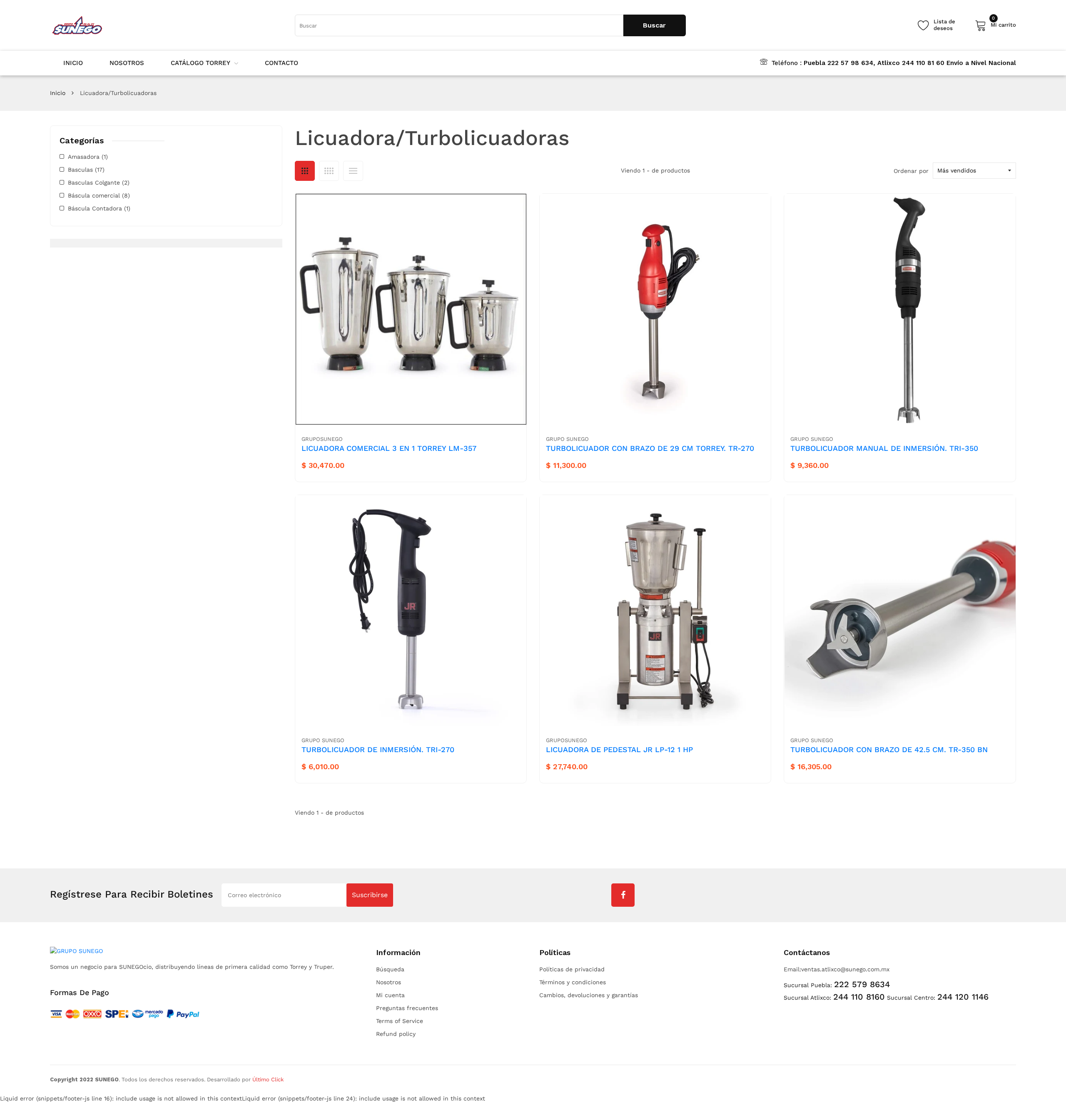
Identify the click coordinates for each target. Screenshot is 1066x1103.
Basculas (86, 169)
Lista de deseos (944, 24)
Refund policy (396, 1033)
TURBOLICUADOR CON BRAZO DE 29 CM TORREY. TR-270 (650, 448)
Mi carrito (1003, 23)
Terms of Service (399, 1021)
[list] (353, 171)
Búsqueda (390, 969)
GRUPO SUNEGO (567, 439)
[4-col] (329, 171)
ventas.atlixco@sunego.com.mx (845, 969)
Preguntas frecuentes (407, 1008)
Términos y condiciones (572, 982)
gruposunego (322, 439)
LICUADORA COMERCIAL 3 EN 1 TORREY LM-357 (388, 448)
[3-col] (305, 171)
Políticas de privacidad (572, 969)
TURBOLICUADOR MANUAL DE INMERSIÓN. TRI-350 (884, 448)
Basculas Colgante (99, 182)
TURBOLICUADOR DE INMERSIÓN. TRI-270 (377, 749)
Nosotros (388, 982)
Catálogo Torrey (200, 63)
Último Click (268, 1079)
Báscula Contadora (99, 208)
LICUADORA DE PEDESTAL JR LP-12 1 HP (619, 749)
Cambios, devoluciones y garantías (588, 995)
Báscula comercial (99, 195)
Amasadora (88, 156)
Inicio (57, 93)
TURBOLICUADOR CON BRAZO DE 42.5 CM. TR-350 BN (889, 749)
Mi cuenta (390, 995)
